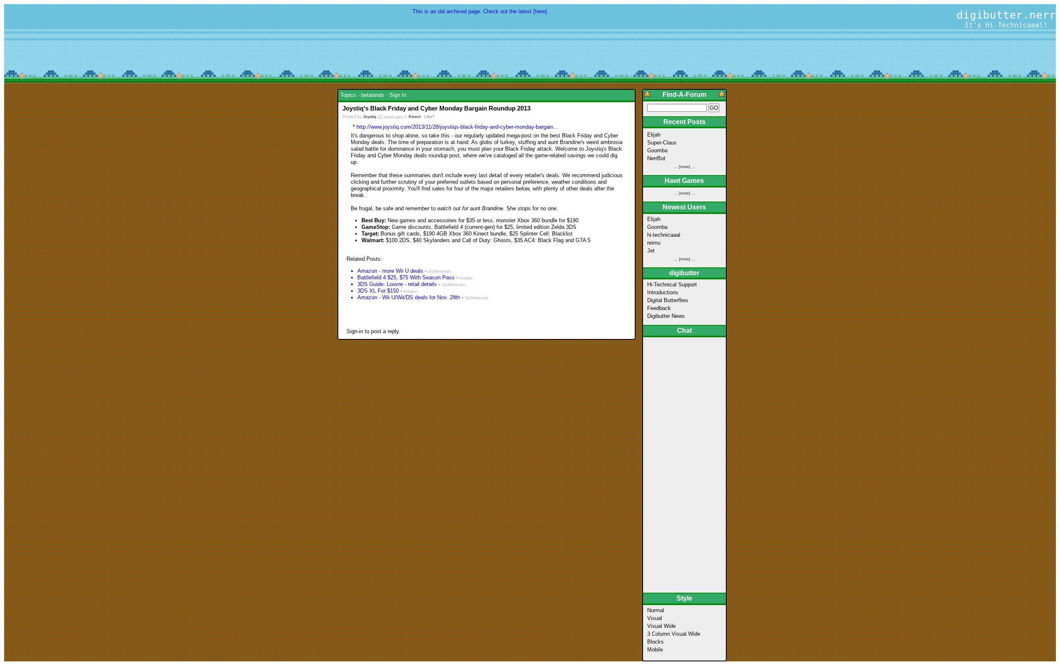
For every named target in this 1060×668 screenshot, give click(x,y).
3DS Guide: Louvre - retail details (397, 284)
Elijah (653, 135)
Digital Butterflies (667, 300)
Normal (655, 610)
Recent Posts (684, 121)
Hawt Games (684, 180)
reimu (653, 243)
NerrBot (656, 158)
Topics (348, 95)
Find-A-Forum (684, 94)
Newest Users (684, 207)
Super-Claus (662, 142)
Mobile (655, 649)
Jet (651, 250)
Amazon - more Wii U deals (390, 271)
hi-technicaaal (663, 235)
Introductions (662, 292)
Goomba (657, 150)
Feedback (659, 308)
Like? (429, 116)
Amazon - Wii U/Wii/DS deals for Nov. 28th (408, 297)
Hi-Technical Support (672, 284)
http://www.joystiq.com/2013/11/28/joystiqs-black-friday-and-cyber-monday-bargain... (457, 127)
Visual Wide (661, 626)
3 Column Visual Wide (673, 634)
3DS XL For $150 (378, 291)
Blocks (655, 642)
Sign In (397, 95)
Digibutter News (666, 316)
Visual (654, 618)
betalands (372, 95)
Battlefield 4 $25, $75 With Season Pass (406, 277)
